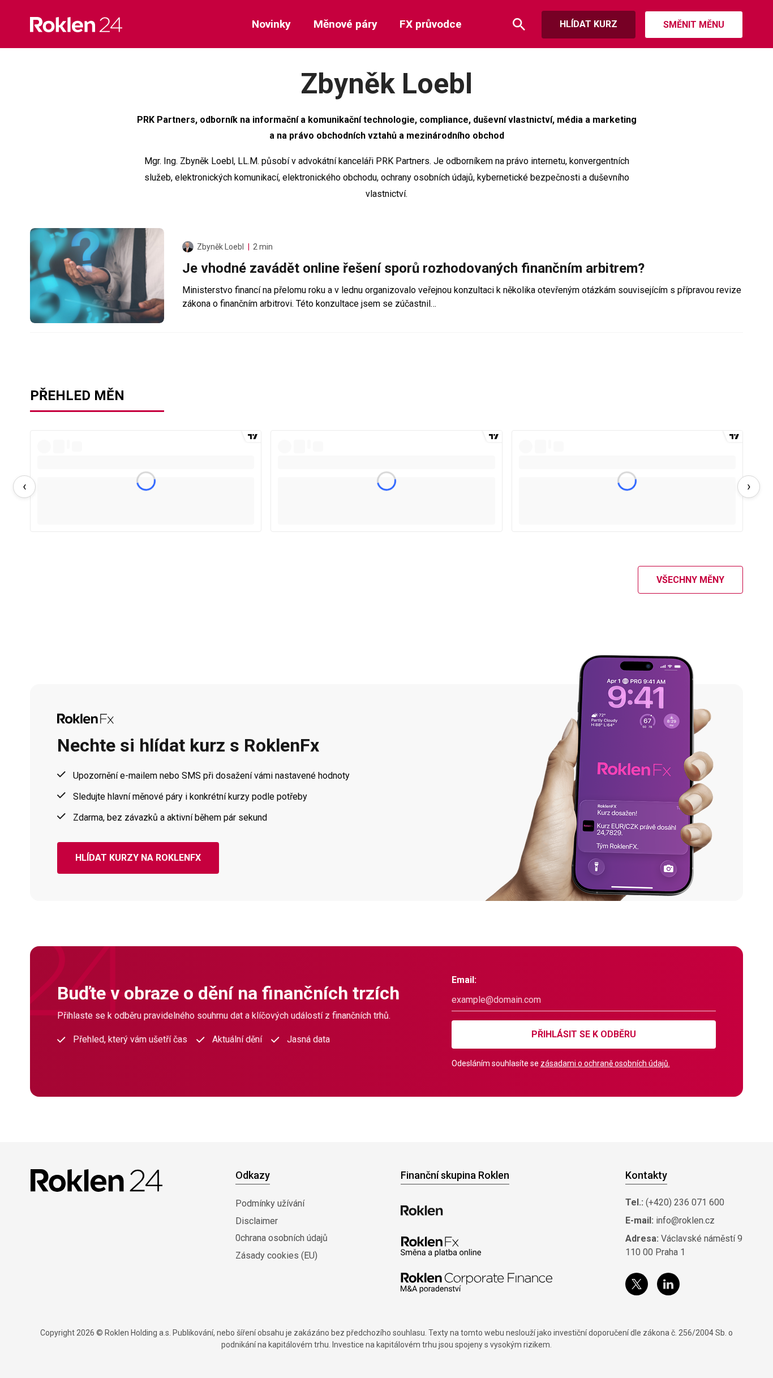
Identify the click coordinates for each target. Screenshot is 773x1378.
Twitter (636, 1284)
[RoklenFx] (440, 1247)
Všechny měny (690, 579)
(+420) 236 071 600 (685, 1202)
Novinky (271, 24)
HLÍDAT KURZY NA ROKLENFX (138, 857)
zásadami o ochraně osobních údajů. (605, 1063)
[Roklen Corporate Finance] (476, 1283)
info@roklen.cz (685, 1220)
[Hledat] (519, 24)
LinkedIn (668, 1284)
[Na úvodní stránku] (76, 24)
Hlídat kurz (588, 24)
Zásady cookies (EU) (276, 1255)
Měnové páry (345, 24)
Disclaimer (256, 1221)
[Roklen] (422, 1210)
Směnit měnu (693, 24)
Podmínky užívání (269, 1203)
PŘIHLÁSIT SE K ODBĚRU (583, 1034)
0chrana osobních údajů (281, 1238)
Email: (464, 980)
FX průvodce (431, 24)
